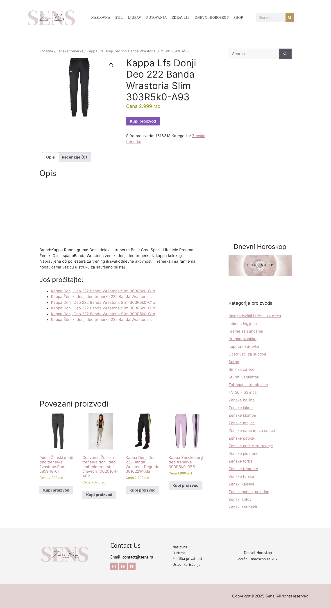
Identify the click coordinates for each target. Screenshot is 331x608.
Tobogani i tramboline (248, 384)
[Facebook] (132, 566)
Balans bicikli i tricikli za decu (255, 316)
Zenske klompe (242, 415)
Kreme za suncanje (246, 331)
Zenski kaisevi (241, 484)
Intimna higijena (243, 323)
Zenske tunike (241, 476)
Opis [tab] (50, 157)
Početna (46, 51)
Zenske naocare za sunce (252, 430)
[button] (111, 65)
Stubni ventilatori (244, 377)
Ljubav (134, 17)
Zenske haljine (242, 400)
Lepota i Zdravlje (244, 346)
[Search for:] (254, 54)
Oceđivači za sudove (247, 354)
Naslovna (100, 17)
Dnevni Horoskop (212, 17)
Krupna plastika (242, 339)
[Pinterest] (123, 566)
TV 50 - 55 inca (243, 392)
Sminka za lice (241, 369)
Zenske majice (242, 423)
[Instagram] (114, 566)
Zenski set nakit (243, 507)
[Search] (285, 54)
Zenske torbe (241, 461)
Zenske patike (241, 438)
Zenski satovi (240, 499)
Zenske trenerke (70, 51)
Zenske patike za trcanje (251, 446)
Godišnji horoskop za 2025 (257, 559)
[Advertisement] (122, 213)
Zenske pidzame (243, 453)
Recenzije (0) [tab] (74, 157)
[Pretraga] (290, 17)
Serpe (234, 362)
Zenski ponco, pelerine (249, 492)
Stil (119, 17)
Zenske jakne (241, 407)
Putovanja (156, 17)
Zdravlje (181, 17)
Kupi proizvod (143, 121)
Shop (238, 17)
